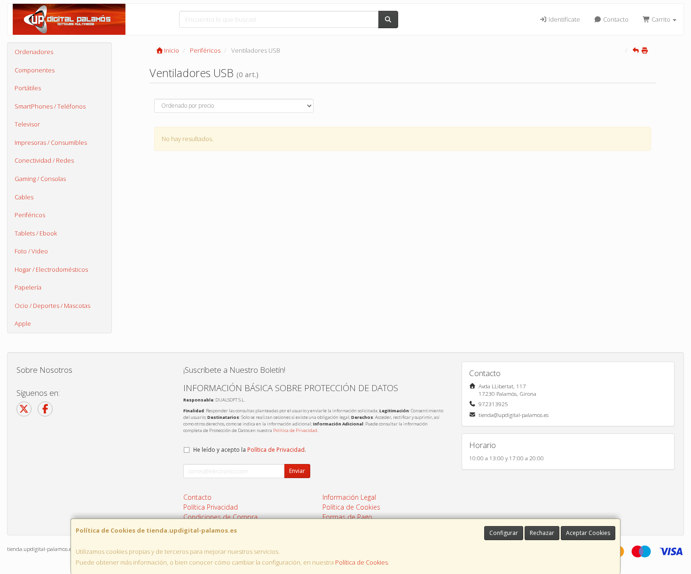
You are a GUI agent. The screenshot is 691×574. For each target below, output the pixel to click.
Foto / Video (31, 251)
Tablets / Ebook (36, 233)
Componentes (35, 70)
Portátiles (28, 88)
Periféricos (30, 215)
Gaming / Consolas (40, 178)
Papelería (28, 287)
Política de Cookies (361, 562)
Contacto (615, 19)
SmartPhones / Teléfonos (50, 106)
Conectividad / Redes (44, 160)
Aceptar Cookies (588, 533)
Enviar (297, 471)
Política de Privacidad (295, 430)
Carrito (661, 19)
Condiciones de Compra (220, 516)
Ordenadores (34, 51)
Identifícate (563, 19)
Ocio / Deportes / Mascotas (52, 305)
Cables (24, 197)
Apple (23, 323)
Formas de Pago (347, 516)
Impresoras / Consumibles (51, 142)
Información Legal (349, 497)
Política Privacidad (210, 507)
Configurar (503, 533)
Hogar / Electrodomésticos (51, 269)
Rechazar (542, 533)
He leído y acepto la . (249, 449)
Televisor (27, 124)
